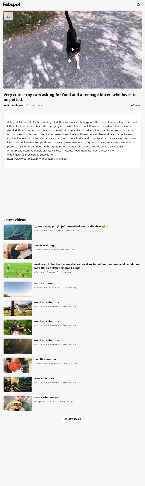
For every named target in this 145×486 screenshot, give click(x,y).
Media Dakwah (42, 287)
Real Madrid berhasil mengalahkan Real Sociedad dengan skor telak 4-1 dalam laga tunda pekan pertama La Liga (87, 266)
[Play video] (72, 49)
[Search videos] (138, 4)
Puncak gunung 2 (46, 283)
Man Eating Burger (47, 397)
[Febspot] (12, 4)
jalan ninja (39, 272)
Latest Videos (15, 219)
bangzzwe (39, 401)
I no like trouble (45, 359)
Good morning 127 (46, 321)
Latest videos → (72, 419)
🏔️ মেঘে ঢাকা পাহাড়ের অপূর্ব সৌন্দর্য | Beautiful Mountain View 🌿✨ (71, 226)
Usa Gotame (40, 306)
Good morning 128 (46, 302)
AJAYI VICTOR (41, 249)
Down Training (44, 245)
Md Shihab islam (43, 230)
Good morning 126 (46, 340)
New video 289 (44, 378)
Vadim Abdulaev (14, 105)
